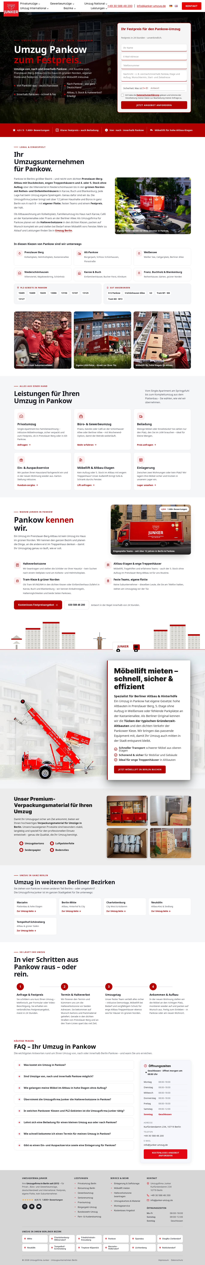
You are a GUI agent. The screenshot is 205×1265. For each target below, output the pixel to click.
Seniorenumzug (85, 1197)
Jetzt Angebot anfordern (154, 105)
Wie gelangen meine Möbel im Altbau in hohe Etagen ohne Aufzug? (62, 1088)
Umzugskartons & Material (127, 1201)
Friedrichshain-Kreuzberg (88, 1238)
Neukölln (31, 1247)
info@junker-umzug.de (151, 5)
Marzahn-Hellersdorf (113, 1247)
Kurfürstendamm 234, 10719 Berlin (162, 1126)
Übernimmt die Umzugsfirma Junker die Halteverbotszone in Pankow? (64, 1099)
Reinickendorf (168, 1247)
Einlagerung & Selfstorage (126, 1183)
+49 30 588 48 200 (119, 5)
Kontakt (191, 5)
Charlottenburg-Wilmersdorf (62, 1238)
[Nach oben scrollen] (197, 1259)
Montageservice (122, 1205)
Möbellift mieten (122, 1188)
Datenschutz (177, 1260)
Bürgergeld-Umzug (87, 1207)
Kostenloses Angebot (124, 1210)
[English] (176, 6)
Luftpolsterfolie (64, 843)
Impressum (163, 1260)
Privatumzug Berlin (87, 1183)
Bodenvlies (62, 850)
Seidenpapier (33, 850)
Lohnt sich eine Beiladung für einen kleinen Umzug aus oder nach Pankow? (67, 1122)
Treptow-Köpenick (90, 1247)
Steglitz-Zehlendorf (171, 1238)
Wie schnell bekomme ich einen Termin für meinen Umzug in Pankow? (64, 1134)
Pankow (112, 1238)
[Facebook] (32, 1206)
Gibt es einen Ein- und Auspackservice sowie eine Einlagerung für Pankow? (67, 1145)
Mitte (29, 1238)
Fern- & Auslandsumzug (89, 1216)
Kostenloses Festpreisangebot (36, 604)
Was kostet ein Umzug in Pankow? (42, 1065)
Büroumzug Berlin (86, 1188)
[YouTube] (39, 1206)
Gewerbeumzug (85, 1193)
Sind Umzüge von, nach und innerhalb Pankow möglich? (55, 1076)
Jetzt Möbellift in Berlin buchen (139, 769)
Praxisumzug (84, 1202)
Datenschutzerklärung (148, 95)
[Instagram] (24, 1206)
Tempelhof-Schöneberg (60, 1247)
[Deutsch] (170, 6)
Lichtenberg (141, 1247)
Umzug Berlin (63, 230)
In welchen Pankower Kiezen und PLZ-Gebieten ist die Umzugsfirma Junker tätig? (71, 1111)
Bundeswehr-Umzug (88, 1211)
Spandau (139, 1238)
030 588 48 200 (76, 604)
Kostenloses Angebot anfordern (165, 1154)
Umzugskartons (34, 843)
